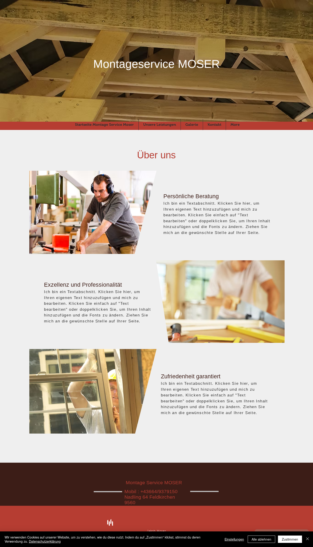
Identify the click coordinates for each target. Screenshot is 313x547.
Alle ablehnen (261, 539)
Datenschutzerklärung (45, 541)
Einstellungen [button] (234, 539)
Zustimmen (290, 539)
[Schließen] (307, 539)
